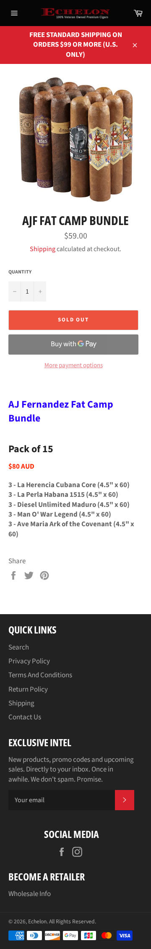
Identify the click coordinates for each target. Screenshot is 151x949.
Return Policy (28, 689)
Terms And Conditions (40, 675)
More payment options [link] (73, 365)
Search (18, 647)
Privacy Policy (29, 661)
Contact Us (24, 717)
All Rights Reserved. (72, 921)
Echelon (37, 921)
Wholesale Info (29, 894)
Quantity (19, 272)
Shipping (42, 249)
